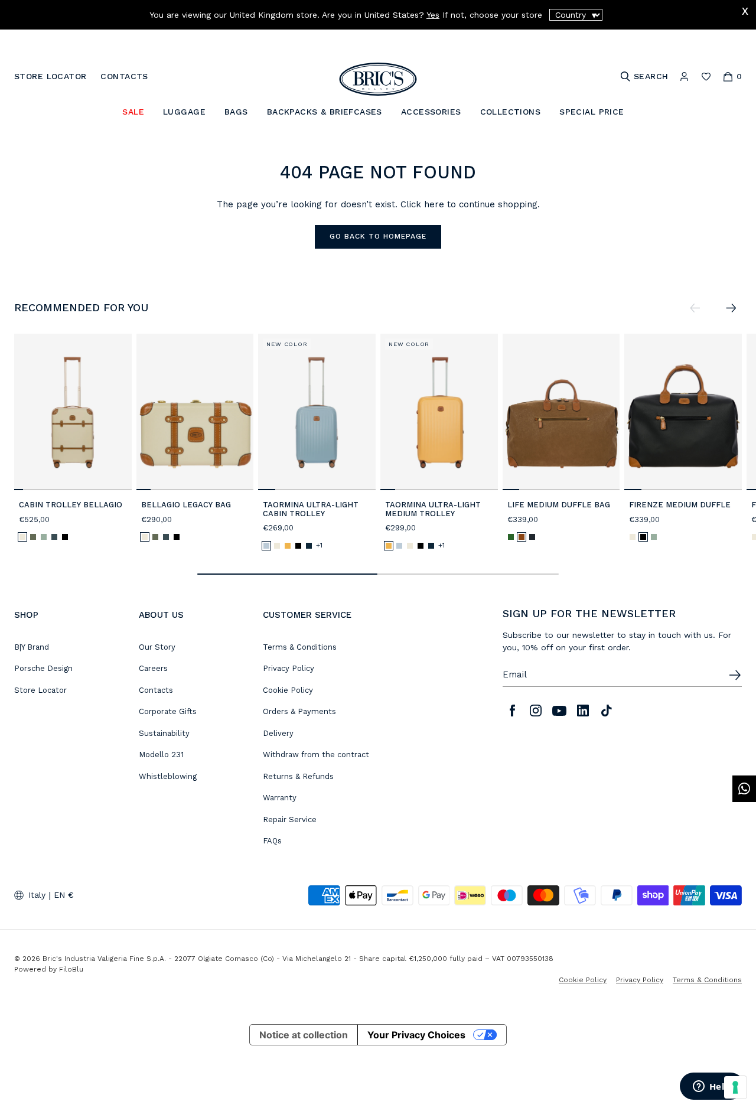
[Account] (684, 76)
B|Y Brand (31, 647)
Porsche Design (43, 668)
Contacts (156, 690)
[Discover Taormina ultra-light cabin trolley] (317, 412)
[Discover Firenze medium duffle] (683, 412)
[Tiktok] (606, 710)
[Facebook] (512, 710)
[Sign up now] (735, 675)
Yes (432, 14)
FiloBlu (71, 969)
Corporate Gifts (168, 711)
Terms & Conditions (300, 647)
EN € (64, 895)
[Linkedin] (582, 710)
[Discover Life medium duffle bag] (561, 412)
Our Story (157, 647)
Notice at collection (303, 1035)
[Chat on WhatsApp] (744, 788)
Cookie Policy (288, 690)
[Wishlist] (706, 76)
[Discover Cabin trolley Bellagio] (73, 412)
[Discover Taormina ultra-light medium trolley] (439, 412)
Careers (153, 668)
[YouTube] (559, 710)
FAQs (272, 840)
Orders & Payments (299, 711)
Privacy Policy (288, 668)
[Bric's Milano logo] (378, 79)
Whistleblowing (168, 776)
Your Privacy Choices (416, 1035)
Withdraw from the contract (316, 754)
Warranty (279, 797)
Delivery (278, 733)
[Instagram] (535, 710)
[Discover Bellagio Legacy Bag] (195, 412)
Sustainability (164, 733)
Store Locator (40, 690)
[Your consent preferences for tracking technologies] (735, 1087)
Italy (36, 895)
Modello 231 (161, 754)
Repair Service (290, 819)
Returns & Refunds (298, 776)
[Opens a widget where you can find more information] (711, 1087)
